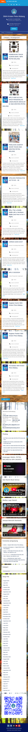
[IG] (8, 4)
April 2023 (5, 630)
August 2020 (6, 659)
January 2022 (6, 647)
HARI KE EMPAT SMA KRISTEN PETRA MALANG (14, 447)
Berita (11, 115)
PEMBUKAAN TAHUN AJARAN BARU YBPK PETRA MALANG (16, 57)
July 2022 (5, 639)
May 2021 (5, 652)
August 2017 (6, 681)
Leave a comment (15, 65)
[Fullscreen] (23, 494)
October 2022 (6, 636)
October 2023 (6, 618)
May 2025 (5, 598)
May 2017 (5, 686)
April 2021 (5, 654)
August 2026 (6, 580)
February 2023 (6, 632)
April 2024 (5, 612)
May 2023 (5, 627)
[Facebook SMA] (11, 4)
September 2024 (7, 603)
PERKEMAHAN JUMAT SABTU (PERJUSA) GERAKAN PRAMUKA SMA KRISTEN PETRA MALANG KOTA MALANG (14, 560)
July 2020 (5, 661)
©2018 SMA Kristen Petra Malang (13, 728)
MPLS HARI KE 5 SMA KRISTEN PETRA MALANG (14, 445)
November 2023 (7, 616)
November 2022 (7, 634)
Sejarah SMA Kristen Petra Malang (15, 544)
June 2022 (5, 641)
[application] (14, 468)
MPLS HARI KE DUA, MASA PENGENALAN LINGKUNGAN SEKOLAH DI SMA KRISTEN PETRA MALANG (14, 102)
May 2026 (5, 585)
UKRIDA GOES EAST (16, 242)
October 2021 (6, 650)
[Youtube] (16, 4)
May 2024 (5, 609)
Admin (14, 62)
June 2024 (5, 607)
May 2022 (5, 643)
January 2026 (6, 587)
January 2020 (6, 668)
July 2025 (5, 596)
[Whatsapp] (14, 4)
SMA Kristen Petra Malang (14, 16)
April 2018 (5, 674)
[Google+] (19, 4)
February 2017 (6, 690)
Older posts (5, 399)
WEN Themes (18, 730)
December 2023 (6, 614)
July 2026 (5, 583)
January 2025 (6, 600)
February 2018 (6, 677)
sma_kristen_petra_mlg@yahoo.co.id (14, 20)
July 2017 (5, 683)
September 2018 (7, 670)
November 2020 (7, 656)
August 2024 (6, 605)
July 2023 (5, 623)
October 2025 (6, 589)
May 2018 (5, 672)
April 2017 (5, 688)
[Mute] (21, 494)
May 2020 (5, 663)
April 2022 (5, 645)
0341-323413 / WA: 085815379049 (14, 19)
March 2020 (6, 665)
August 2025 (6, 594)
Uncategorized (15, 68)
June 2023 (5, 625)
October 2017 (6, 679)
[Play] (4, 494)
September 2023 (7, 621)
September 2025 (7, 591)
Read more (13, 78)
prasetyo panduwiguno (8, 547)
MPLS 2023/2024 (14, 272)
